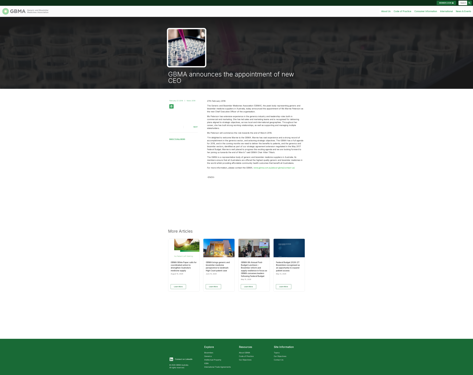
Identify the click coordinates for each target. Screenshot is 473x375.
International (446, 11)
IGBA (206, 363)
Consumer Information (425, 11)
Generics (208, 356)
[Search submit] (469, 3)
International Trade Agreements (217, 367)
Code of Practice (246, 356)
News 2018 (191, 101)
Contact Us (278, 360)
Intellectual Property (212, 360)
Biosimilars (208, 352)
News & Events (463, 11)
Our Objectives (245, 360)
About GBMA (244, 352)
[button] (171, 106)
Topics (277, 352)
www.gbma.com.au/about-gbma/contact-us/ (274, 168)
